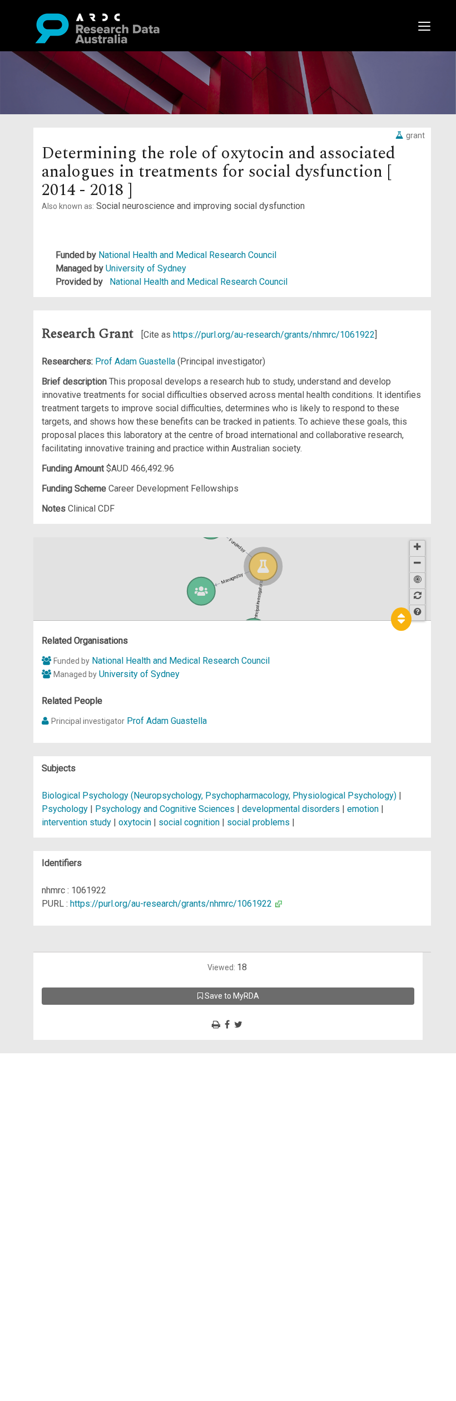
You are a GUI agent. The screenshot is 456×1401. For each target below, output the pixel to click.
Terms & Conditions (72, 1160)
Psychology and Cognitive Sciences (166, 809)
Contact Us (55, 1086)
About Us (52, 1059)
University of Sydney (146, 268)
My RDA (50, 1073)
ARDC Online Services (77, 1126)
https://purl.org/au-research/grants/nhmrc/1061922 (274, 334)
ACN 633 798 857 (34, 1206)
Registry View (61, 1140)
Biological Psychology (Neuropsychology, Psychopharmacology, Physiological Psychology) (220, 795)
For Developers (64, 1113)
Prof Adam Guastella (136, 361)
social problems (258, 822)
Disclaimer (55, 1099)
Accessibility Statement (80, 1186)
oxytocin (134, 822)
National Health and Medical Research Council (187, 255)
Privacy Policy (62, 1173)
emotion (363, 809)
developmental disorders (291, 809)
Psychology (66, 809)
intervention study (76, 822)
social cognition (189, 822)
